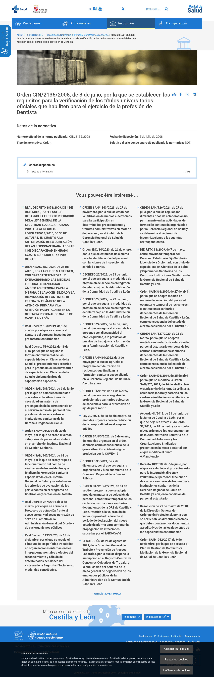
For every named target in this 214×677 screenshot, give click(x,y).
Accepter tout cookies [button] (176, 648)
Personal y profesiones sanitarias (91, 35)
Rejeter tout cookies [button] (176, 659)
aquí (98, 661)
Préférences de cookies (176, 670)
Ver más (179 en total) (107, 593)
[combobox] (154, 9)
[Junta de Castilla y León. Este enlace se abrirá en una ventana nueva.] (40, 9)
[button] (132, 617)
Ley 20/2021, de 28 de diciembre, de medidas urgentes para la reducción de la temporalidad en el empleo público (106, 422)
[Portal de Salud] (195, 8)
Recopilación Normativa (58, 35)
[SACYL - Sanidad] (19, 9)
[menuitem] (35, 23)
